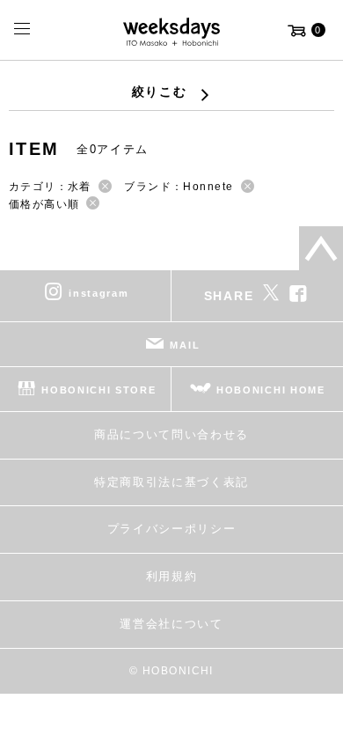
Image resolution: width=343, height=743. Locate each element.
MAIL (185, 345)
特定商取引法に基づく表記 (171, 482)
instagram (98, 293)
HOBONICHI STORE (98, 390)
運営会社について (171, 623)
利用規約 (172, 576)
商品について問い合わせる (171, 434)
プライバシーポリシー (172, 528)
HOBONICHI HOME (270, 390)
